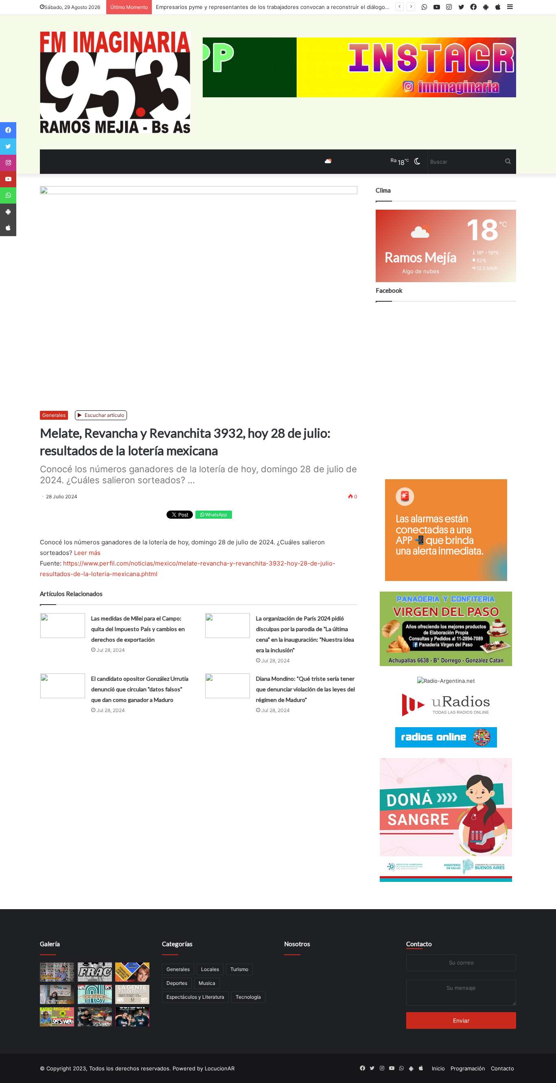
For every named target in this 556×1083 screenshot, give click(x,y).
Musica (207, 983)
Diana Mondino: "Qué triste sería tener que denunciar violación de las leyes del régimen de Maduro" (305, 689)
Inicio (438, 1068)
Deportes (176, 983)
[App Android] (8, 212)
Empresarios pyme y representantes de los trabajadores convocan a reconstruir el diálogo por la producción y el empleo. (310, 7)
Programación (468, 1068)
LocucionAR (219, 1068)
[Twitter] (8, 146)
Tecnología (248, 997)
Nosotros (297, 943)
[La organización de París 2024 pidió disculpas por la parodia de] (227, 625)
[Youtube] (8, 179)
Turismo (239, 969)
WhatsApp (215, 514)
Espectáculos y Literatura (195, 997)
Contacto (419, 943)
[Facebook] (8, 130)
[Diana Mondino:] (227, 685)
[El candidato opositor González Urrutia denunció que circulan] (62, 685)
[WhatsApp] (8, 195)
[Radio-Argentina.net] (446, 681)
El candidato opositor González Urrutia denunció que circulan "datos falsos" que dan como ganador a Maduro (139, 689)
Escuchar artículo (103, 415)
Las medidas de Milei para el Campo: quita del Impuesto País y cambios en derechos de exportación (138, 629)
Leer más (87, 553)
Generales (54, 415)
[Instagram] (8, 163)
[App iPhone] (8, 228)
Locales (210, 969)
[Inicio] (115, 82)
